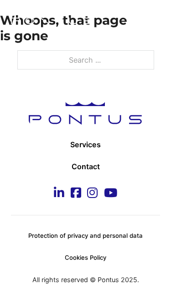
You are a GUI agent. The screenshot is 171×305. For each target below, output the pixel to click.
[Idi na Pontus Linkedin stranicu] (59, 193)
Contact (86, 166)
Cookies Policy (85, 257)
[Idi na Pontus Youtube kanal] (110, 193)
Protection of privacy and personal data (85, 235)
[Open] (150, 18)
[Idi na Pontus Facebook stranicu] (76, 193)
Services (85, 144)
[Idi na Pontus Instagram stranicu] (92, 193)
